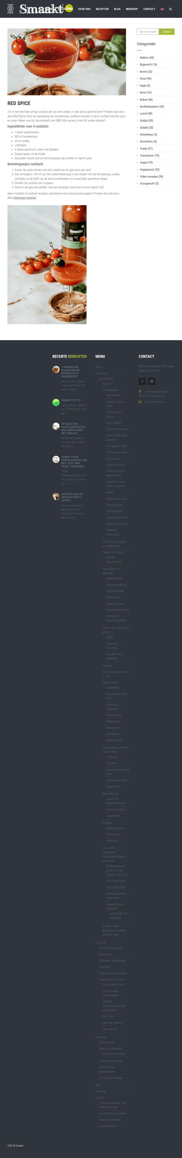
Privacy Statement (110, 1119)
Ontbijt (146, 120)
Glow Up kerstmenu (114, 1054)
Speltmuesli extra (116, 498)
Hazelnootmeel (115, 591)
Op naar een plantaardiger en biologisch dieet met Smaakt (73, 428)
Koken (146, 99)
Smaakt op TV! (71, 400)
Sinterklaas (148, 134)
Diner (145, 78)
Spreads (107, 665)
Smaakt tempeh (115, 809)
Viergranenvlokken (116, 517)
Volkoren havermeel (117, 610)
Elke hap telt (110, 1029)
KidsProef (104, 967)
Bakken (147, 57)
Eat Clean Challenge (111, 1078)
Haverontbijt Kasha (117, 429)
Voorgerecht (149, 183)
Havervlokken (114, 423)
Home (48, 9)
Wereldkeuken (111, 793)
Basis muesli (113, 458)
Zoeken (166, 31)
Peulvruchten (110, 682)
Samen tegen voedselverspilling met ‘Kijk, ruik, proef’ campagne (74, 461)
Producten (65, 9)
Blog (117, 9)
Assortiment (106, 378)
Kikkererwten (113, 721)
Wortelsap (112, 840)
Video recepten (151, 176)
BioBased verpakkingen (112, 960)
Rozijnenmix (113, 786)
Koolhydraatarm (152, 106)
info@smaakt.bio (154, 402)
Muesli (110, 492)
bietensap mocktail (25, 197)
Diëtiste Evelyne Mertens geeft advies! (72, 497)
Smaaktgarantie (108, 1126)
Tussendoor (149, 155)
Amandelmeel (114, 578)
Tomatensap (113, 834)
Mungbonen (113, 727)
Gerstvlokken (113, 395)
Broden (107, 384)
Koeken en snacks (113, 552)
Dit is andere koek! (113, 984)
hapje (145, 85)
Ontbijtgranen (110, 390)
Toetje (146, 148)
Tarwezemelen (114, 505)
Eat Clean (108, 1016)
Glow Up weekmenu (110, 1048)
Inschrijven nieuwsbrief (112, 1113)
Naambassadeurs (113, 1022)
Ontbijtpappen (114, 511)
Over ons (84, 9)
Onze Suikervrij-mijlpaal (113, 973)
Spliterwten (112, 734)
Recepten (102, 9)
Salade (146, 127)
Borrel (146, 71)
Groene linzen (114, 715)
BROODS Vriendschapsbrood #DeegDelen (114, 1006)
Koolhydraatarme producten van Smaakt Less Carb (117, 870)
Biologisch (105, 954)
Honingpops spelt (116, 446)
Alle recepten (106, 1042)
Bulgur (110, 637)
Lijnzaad (111, 763)
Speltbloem (112, 597)
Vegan (146, 162)
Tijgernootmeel (115, 603)
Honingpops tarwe (116, 452)
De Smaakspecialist (110, 948)
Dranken (107, 823)
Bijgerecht (148, 64)
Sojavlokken (113, 815)
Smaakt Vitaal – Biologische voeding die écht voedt (114, 930)
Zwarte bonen (114, 740)
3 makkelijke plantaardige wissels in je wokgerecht (70, 371)
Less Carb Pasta (115, 881)
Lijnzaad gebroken (116, 780)
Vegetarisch (149, 169)
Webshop (132, 9)
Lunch (146, 113)
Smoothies (148, 141)
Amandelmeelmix (116, 584)
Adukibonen (113, 687)
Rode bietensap (115, 828)
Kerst (145, 92)
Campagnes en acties (112, 979)
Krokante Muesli (115, 465)
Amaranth (111, 757)
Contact (149, 9)
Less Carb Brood (115, 887)
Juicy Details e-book (111, 1061)
